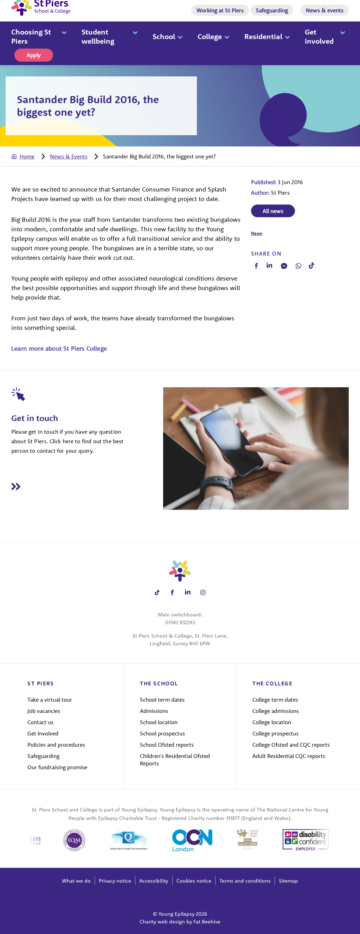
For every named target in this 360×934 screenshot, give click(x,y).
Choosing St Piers (31, 36)
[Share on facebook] (172, 592)
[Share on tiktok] (157, 592)
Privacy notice (115, 880)
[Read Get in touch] (87, 486)
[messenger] (284, 265)
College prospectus (275, 733)
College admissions (275, 710)
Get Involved (42, 733)
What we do (76, 880)
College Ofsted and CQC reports (291, 744)
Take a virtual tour (49, 699)
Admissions (154, 710)
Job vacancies (43, 710)
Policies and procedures (56, 744)
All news (273, 210)
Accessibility (153, 880)
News (256, 233)
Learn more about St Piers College (59, 348)
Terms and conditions (245, 880)
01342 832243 (180, 622)
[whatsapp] (298, 266)
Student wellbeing (98, 36)
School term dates (162, 699)
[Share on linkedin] (187, 592)
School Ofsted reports (167, 744)
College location (271, 722)
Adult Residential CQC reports (288, 755)
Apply (34, 54)
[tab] (30, 156)
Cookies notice (193, 880)
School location (159, 722)
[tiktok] (312, 266)
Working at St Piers (220, 10)
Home (27, 156)
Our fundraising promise (57, 767)
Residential (263, 36)
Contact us (40, 722)
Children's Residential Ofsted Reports (175, 759)
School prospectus (162, 733)
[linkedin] (269, 266)
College (210, 36)
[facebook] (256, 266)
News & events (324, 10)
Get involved (319, 36)
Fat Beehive (206, 921)
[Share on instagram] (203, 592)
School (164, 36)
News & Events (69, 156)
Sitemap (288, 880)
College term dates (275, 699)
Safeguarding (272, 10)
